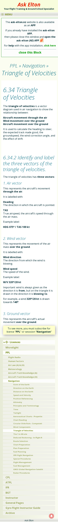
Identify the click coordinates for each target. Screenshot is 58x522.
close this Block (30, 52)
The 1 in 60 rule (20, 434)
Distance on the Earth (23, 391)
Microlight (12, 347)
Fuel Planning (19, 452)
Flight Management (22, 462)
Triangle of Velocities (23, 430)
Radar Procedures (21, 473)
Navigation (14, 381)
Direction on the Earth (23, 388)
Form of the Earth (21, 384)
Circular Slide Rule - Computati (27, 423)
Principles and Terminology (26, 406)
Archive (10, 513)
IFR (7, 487)
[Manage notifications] (51, 516)
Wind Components (21, 427)
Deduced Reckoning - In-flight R (27, 437)
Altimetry (17, 402)
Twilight (17, 413)
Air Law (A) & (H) (16, 365)
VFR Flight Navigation (23, 455)
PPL (8, 352)
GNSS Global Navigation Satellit (28, 469)
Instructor (12, 497)
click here (50, 45)
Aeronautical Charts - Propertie (27, 416)
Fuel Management (21, 466)
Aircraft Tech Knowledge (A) (22, 373)
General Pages (15, 503)
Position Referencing (23, 398)
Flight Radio (14, 357)
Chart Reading (20, 420)
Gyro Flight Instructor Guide (23, 508)
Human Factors (16, 361)
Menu (8, 14)
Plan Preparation (21, 448)
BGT (8, 492)
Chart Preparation (21, 444)
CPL (8, 477)
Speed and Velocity (22, 395)
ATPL (9, 482)
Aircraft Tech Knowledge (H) (22, 377)
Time (15, 409)
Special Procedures (22, 459)
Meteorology (15, 369)
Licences (15, 342)
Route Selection (20, 441)
